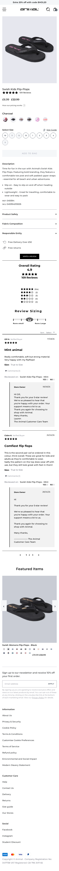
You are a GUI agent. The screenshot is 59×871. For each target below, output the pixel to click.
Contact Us (8, 788)
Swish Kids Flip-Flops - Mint (34, 377)
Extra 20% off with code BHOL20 (29, 2)
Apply (51, 684)
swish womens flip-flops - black (19, 645)
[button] (29, 256)
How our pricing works (13, 105)
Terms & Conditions (12, 734)
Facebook (7, 829)
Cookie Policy (9, 728)
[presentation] (7, 50)
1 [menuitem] (26, 555)
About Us (7, 715)
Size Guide (52, 130)
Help (4, 782)
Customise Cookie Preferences (18, 740)
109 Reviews (25, 92)
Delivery (6, 794)
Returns (6, 800)
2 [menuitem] (29, 555)
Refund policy (9, 752)
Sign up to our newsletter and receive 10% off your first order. (28, 674)
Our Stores (7, 813)
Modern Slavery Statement (16, 765)
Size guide (7, 806)
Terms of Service (10, 746)
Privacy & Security (11, 721)
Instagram (7, 836)
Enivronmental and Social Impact (19, 759)
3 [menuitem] (32, 555)
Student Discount (11, 842)
